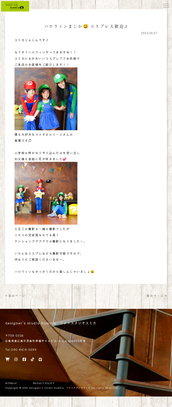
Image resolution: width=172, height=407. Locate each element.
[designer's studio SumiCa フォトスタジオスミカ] (15, 6)
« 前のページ (15, 295)
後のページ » (156, 295)
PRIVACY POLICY (43, 383)
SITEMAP (11, 383)
